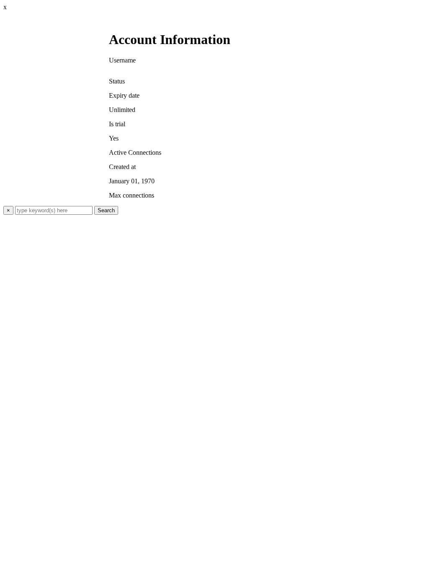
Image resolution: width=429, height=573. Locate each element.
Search (106, 210)
